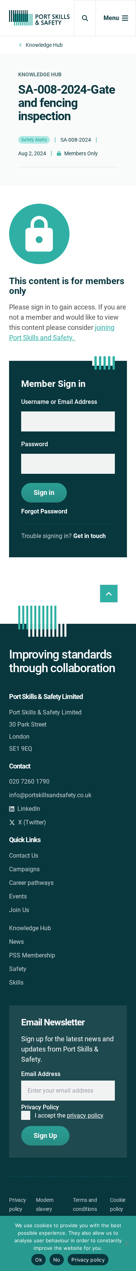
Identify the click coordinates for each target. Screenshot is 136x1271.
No (56, 1260)
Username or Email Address (59, 401)
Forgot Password (44, 512)
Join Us (19, 910)
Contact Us (23, 855)
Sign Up (45, 1136)
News (16, 941)
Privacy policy (88, 1260)
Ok (38, 1260)
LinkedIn (28, 808)
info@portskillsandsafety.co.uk (50, 795)
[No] (126, 1243)
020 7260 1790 (29, 781)
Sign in (44, 492)
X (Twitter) (32, 822)
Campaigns (24, 869)
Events (18, 896)
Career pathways (31, 882)
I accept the (69, 1115)
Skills (16, 982)
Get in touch (89, 536)
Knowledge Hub (44, 45)
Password (34, 444)
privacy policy (85, 1115)
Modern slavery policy (45, 1209)
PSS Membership (32, 955)
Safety (17, 969)
